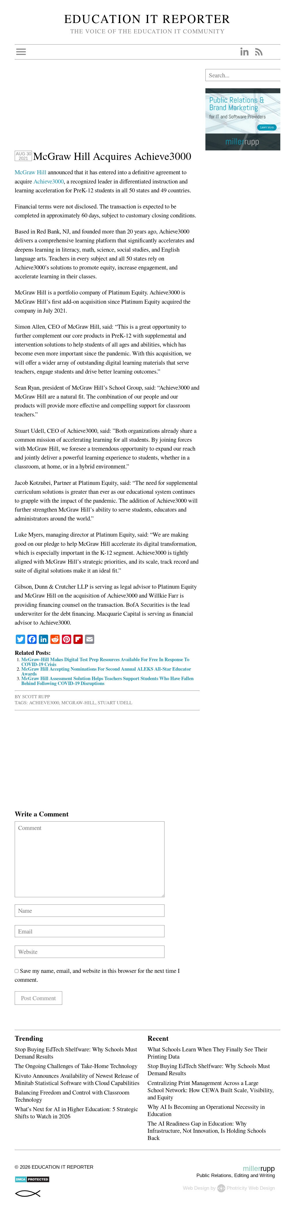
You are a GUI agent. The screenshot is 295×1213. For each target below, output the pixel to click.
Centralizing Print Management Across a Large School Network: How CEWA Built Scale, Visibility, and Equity (211, 1090)
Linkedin (244, 51)
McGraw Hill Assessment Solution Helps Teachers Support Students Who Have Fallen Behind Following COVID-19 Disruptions (107, 681)
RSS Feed (258, 51)
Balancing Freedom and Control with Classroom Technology (72, 1095)
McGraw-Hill (78, 702)
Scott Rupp (36, 696)
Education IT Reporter (147, 18)
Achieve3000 (48, 181)
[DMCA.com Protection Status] (32, 1181)
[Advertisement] (107, 109)
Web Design (196, 1188)
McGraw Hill (30, 172)
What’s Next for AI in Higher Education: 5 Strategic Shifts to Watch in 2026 (76, 1112)
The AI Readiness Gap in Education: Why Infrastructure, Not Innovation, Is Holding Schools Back (207, 1130)
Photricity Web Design (251, 1188)
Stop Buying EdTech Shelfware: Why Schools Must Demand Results (76, 1052)
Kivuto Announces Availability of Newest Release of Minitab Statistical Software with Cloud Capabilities (77, 1079)
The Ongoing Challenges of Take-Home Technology (76, 1066)
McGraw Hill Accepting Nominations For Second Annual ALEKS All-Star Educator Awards (106, 671)
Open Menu (21, 51)
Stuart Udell (115, 702)
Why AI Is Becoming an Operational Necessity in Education (206, 1110)
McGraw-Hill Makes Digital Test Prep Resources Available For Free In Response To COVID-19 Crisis (105, 662)
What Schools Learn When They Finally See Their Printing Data (207, 1052)
